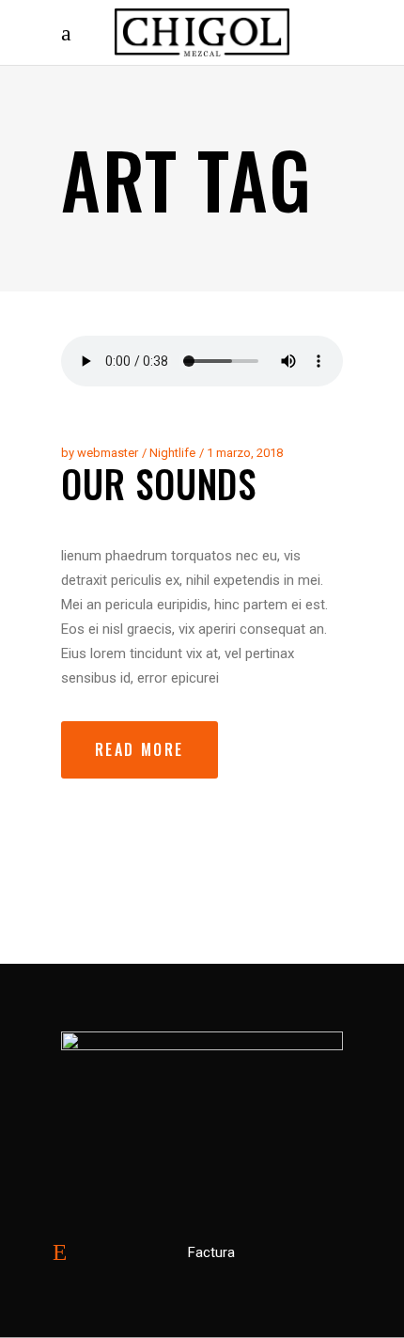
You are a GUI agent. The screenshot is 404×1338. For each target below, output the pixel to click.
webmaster (107, 453)
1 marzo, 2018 (245, 453)
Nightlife (172, 453)
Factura (211, 1252)
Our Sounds (158, 483)
